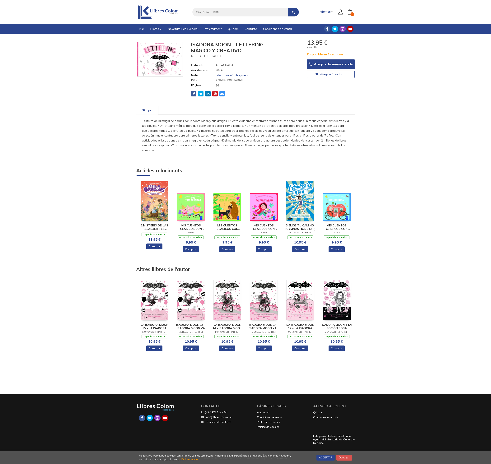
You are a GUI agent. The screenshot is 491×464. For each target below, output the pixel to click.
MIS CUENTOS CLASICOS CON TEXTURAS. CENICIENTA (337, 227)
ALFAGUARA (224, 65)
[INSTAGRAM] (342, 29)
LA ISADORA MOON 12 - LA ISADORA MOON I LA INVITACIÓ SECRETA (300, 326)
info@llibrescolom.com (219, 417)
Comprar (154, 246)
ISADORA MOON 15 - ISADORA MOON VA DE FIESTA (191, 326)
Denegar (344, 457)
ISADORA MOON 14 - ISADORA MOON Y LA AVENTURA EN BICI (264, 326)
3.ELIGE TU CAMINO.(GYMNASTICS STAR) (300, 227)
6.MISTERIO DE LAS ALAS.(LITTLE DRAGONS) (154, 227)
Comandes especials (325, 417)
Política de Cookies (268, 426)
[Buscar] (293, 12)
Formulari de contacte (218, 422)
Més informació (189, 459)
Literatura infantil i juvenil (232, 75)
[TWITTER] (335, 29)
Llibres (155, 29)
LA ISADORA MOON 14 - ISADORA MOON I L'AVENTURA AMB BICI (227, 326)
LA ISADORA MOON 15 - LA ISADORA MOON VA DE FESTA (154, 326)
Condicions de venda (269, 417)
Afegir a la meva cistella (333, 64)
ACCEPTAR (325, 457)
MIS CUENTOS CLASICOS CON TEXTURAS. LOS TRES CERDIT (191, 227)
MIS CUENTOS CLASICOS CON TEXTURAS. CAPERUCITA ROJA (263, 227)
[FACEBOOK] (327, 29)
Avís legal (263, 412)
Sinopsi (147, 110)
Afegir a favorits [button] (330, 74)
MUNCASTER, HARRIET (207, 56)
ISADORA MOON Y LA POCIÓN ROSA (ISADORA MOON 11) (336, 326)
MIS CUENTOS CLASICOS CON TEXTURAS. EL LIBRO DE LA (227, 227)
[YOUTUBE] (350, 29)
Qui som (318, 412)
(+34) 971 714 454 (216, 412)
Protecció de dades (268, 422)
